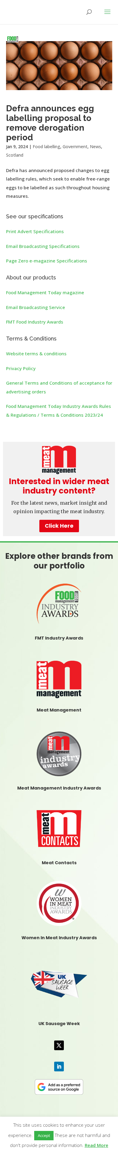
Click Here (59, 525)
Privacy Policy (21, 368)
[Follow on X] (59, 1045)
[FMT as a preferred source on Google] (59, 1086)
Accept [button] (44, 1135)
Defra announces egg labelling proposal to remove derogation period (50, 122)
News (95, 146)
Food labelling (46, 146)
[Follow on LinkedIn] (59, 1066)
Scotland (14, 155)
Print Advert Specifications (35, 231)
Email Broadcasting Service (35, 307)
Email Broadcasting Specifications (43, 246)
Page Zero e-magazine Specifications (46, 261)
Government (75, 146)
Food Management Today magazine (45, 292)
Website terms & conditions (36, 353)
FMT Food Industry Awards (34, 322)
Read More (96, 1145)
